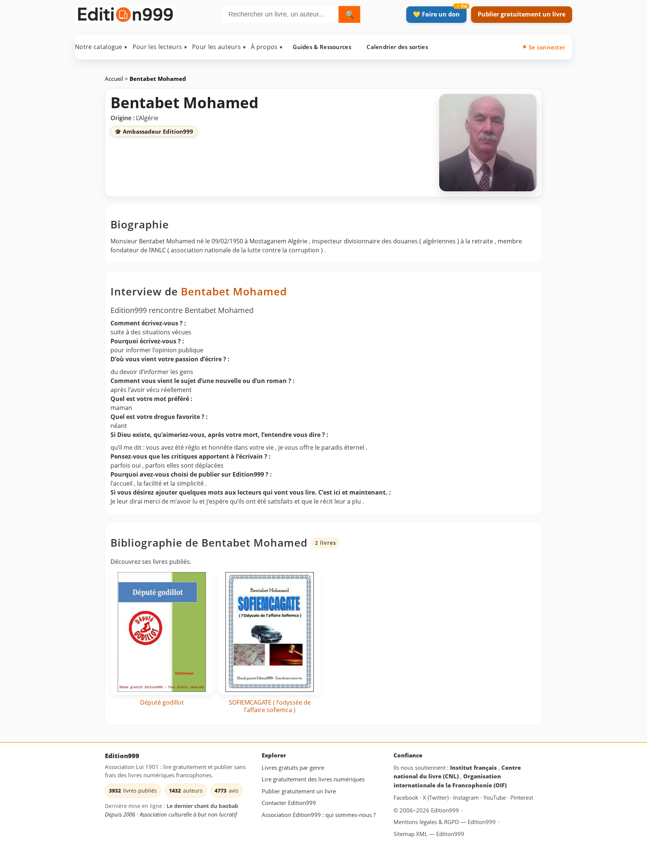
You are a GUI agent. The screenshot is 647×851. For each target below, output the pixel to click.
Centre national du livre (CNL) (457, 771)
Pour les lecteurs (160, 47)
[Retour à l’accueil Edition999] (125, 13)
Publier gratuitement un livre (521, 14)
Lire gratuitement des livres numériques (313, 779)
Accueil (115, 78)
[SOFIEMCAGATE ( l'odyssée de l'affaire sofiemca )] (269, 633)
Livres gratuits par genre (293, 767)
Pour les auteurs (219, 47)
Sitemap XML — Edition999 (429, 834)
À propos (266, 47)
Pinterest (521, 797)
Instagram (466, 797)
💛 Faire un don (436, 14)
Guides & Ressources (322, 47)
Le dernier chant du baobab (202, 805)
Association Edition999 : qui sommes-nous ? (319, 814)
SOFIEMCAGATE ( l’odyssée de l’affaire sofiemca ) (270, 706)
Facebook (407, 797)
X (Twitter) (436, 797)
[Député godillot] (161, 633)
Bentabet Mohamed (234, 291)
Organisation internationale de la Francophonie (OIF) (450, 780)
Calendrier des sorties (397, 47)
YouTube (495, 797)
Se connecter (547, 47)
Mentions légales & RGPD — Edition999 (445, 821)
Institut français (474, 767)
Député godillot (162, 702)
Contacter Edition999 (289, 802)
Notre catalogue (101, 47)
